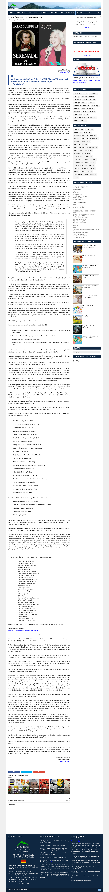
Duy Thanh (87, 132)
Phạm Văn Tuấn (78, 153)
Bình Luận (12, 781)
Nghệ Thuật (95, 106)
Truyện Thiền (70, 13)
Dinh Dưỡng (77, 100)
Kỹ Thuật (91, 103)
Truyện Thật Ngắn (79, 117)
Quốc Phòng (90, 109)
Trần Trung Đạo (90, 162)
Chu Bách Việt (78, 132)
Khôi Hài (84, 103)
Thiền (75, 114)
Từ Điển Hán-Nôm (77, 192)
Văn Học (76, 120)
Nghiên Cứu (86, 106)
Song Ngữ (77, 112)
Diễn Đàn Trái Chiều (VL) (79, 219)
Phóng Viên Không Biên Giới (80, 206)
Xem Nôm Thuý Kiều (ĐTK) (80, 222)
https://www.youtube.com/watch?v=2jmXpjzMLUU (23, 631)
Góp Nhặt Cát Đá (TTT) (79, 221)
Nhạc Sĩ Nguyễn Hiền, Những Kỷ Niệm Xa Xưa (39, 789)
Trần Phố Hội (78, 156)
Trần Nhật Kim (88, 156)
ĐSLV (32, 20)
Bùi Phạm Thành (78, 129)
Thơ (80, 114)
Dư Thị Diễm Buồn (79, 135)
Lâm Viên (85, 138)
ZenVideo (83, 120)
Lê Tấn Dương (94, 138)
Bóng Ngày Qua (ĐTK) (79, 216)
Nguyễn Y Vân (78, 150)
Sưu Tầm (84, 112)
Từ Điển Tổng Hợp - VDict (79, 199)
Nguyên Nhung (86, 141)
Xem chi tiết (87, 55)
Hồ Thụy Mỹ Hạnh (91, 135)
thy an (76, 177)
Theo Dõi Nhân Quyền (78, 207)
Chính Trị (84, 97)
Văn (95, 117)
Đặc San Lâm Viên (64, 72)
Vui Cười (89, 117)
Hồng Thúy (77, 138)
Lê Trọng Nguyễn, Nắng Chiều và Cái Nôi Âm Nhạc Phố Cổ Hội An (60, 788)
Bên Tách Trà (44, 13)
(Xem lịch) (86, 27)
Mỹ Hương (77, 141)
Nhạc (83, 109)
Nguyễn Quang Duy (79, 147)
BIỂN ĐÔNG (77, 94)
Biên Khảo (27, 20)
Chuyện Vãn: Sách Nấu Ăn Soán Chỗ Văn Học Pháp (19, 789)
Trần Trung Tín (78, 162)
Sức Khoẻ (92, 112)
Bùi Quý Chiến (89, 129)
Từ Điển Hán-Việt (77, 194)
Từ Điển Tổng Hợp (77, 197)
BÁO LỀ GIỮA (93, 94)
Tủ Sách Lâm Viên (20, 13)
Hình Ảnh (85, 100)
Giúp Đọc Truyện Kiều (78, 187)
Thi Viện (75, 191)
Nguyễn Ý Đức (88, 150)
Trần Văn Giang (78, 165)
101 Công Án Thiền (57, 13)
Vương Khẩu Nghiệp (86, 171)
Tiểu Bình (87, 153)
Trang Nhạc (33, 13)
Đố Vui (88, 13)
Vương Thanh (78, 174)
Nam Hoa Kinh (77, 189)
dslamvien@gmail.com (78, 841)
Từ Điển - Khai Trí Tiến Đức (80, 196)
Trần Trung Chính (90, 159)
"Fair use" (53, 862)
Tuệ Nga (76, 168)
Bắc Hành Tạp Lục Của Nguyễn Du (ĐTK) (83, 214)
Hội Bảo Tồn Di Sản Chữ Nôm (80, 186)
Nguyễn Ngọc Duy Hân (80, 144)
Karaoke (92, 100)
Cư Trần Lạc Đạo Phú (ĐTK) (80, 217)
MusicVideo (77, 106)
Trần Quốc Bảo (78, 159)
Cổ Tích (91, 97)
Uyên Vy (76, 171)
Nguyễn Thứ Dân (92, 147)
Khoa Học (77, 103)
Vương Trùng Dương (39, 20)
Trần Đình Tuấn (89, 165)
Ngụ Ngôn (80, 13)
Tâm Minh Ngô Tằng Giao (88, 168)
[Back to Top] (99, 890)
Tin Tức (86, 114)
